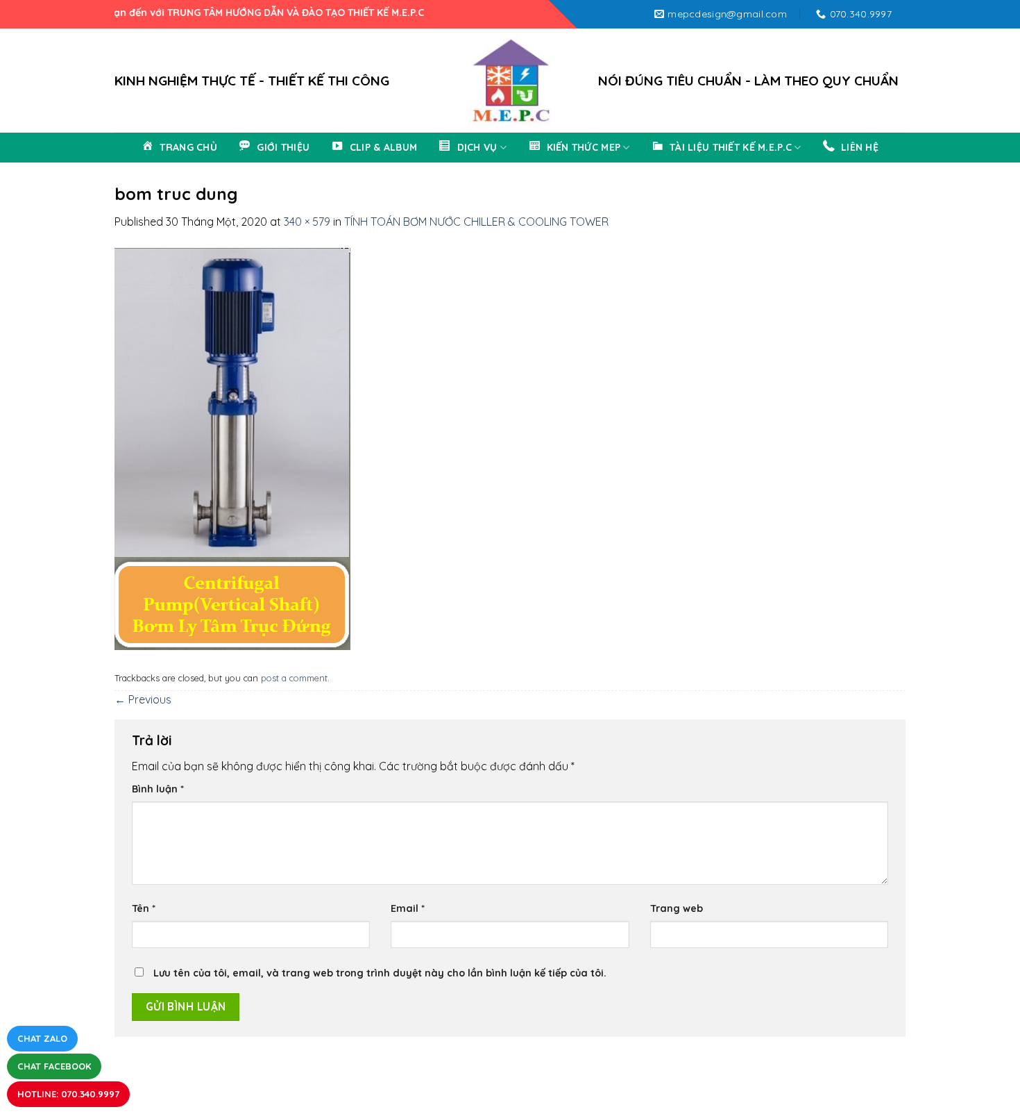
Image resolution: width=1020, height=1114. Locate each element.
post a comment (294, 677)
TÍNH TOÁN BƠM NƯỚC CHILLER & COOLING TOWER (476, 221)
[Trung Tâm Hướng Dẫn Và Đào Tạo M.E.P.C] (510, 80)
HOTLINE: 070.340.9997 (68, 1093)
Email (408, 908)
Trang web (676, 908)
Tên (143, 908)
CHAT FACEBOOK (54, 1066)
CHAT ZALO (42, 1038)
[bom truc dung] (232, 447)
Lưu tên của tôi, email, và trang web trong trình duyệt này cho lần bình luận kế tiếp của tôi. (379, 973)
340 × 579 (307, 221)
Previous (142, 699)
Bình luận (158, 789)
